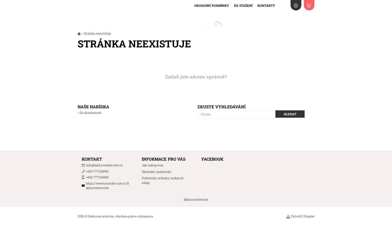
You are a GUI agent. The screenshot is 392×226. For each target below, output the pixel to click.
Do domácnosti (90, 113)
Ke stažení (243, 5)
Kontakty (266, 5)
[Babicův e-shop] (79, 33)
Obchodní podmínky (211, 5)
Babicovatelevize (196, 199)
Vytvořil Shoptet (303, 216)
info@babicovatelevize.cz (104, 165)
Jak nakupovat (152, 165)
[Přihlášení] (296, 5)
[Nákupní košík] (309, 5)
